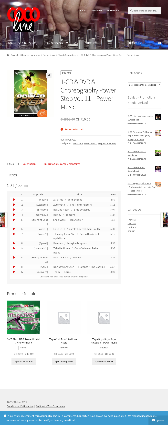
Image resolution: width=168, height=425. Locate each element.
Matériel (93, 42)
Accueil (14, 54)
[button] (49, 75)
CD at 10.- (78, 143)
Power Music (49, 54)
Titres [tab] (10, 163)
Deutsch (132, 223)
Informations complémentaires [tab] (62, 163)
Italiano (132, 227)
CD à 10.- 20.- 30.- (27, 42)
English (131, 230)
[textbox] (144, 84)
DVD (76, 42)
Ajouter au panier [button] (23, 361)
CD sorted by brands (30, 54)
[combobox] (144, 84)
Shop (10, 42)
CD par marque (55, 42)
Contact (83, 10)
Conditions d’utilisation (20, 406)
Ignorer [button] (160, 420)
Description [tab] (29, 163)
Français (132, 219)
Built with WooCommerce (50, 406)
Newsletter (96, 10)
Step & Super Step (67, 54)
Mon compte (113, 10)
